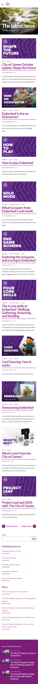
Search (4, 535)
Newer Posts (12, 526)
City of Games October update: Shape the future (19, 66)
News (3, 61)
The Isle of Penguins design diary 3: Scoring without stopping (22, 676)
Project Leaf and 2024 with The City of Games (18, 504)
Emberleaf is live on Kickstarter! (15, 115)
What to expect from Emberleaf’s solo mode (17, 209)
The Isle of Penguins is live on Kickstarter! (15, 591)
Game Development (14, 204)
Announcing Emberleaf (18, 407)
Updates (9, 61)
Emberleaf (4, 110)
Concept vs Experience (9, 558)
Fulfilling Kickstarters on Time (11, 551)
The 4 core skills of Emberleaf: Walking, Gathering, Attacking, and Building (16, 311)
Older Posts (26, 526)
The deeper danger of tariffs (11, 564)
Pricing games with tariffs (10, 571)
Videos (16, 159)
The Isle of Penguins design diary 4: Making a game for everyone (22, 664)
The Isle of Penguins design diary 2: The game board (18, 617)
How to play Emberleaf (17, 163)
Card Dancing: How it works (16, 363)
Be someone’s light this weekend (12, 578)
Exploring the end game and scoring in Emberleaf (19, 258)
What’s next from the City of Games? (16, 455)
